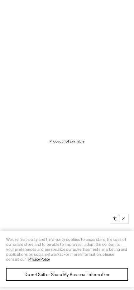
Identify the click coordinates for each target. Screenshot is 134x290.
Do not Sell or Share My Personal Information (67, 274)
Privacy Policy (39, 259)
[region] (67, 259)
